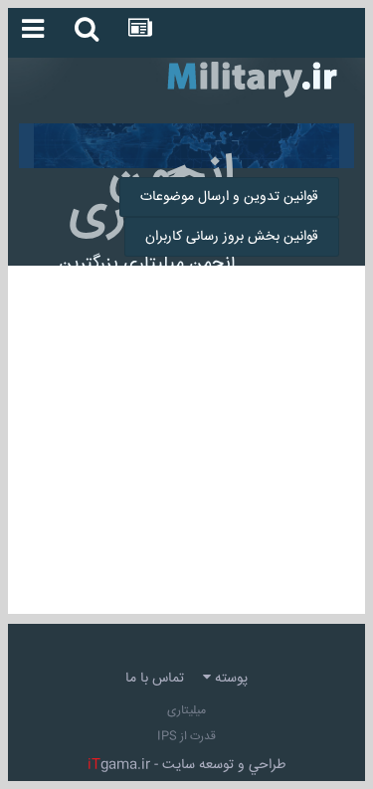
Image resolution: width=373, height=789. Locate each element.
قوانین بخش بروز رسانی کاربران (231, 237)
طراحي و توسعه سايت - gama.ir (187, 765)
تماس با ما (154, 679)
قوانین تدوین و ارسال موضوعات (229, 197)
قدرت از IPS (186, 736)
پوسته (229, 679)
